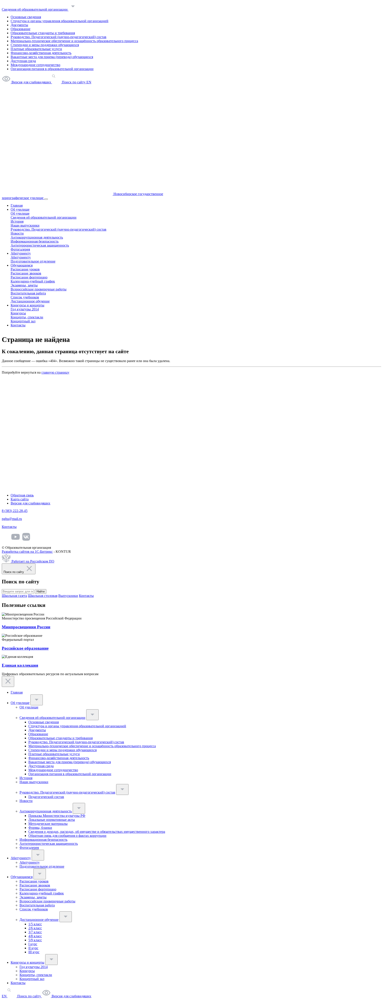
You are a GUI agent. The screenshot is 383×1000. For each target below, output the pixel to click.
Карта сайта (20, 499)
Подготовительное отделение (33, 261)
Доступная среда (23, 61)
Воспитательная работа (28, 293)
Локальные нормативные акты (51, 820)
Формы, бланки (40, 827)
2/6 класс (35, 928)
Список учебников (25, 297)
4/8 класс (35, 936)
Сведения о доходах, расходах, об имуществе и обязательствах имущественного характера (96, 831)
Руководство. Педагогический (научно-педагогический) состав (58, 37)
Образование (20, 29)
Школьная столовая (42, 596)
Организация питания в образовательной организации (52, 69)
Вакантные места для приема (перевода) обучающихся (52, 57)
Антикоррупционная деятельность (37, 237)
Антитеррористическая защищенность (40, 245)
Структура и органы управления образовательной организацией (59, 21)
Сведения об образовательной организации (35, 9)
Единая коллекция (20, 665)
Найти (41, 591)
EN (5, 996)
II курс (33, 948)
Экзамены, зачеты (24, 285)
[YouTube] (15, 540)
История (17, 221)
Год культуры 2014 (25, 309)
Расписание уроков (25, 269)
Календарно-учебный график (33, 281)
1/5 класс (35, 924)
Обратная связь (22, 495)
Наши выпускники (25, 225)
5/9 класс (35, 940)
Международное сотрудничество (35, 65)
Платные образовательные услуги (36, 49)
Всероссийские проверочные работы (38, 289)
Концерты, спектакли (27, 317)
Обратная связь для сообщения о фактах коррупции (67, 835)
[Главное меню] (46, 199)
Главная (17, 205)
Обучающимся (22, 265)
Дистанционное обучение (30, 301)
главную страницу (55, 372)
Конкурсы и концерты (27, 305)
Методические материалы (48, 823)
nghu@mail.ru (12, 519)
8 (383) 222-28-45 (14, 511)
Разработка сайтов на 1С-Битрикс (27, 551)
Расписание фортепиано (29, 277)
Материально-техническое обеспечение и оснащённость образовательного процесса (74, 41)
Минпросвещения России (26, 627)
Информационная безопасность (35, 241)
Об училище (20, 209)
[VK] (26, 540)
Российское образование (25, 648)
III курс (33, 952)
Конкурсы (18, 313)
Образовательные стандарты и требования (43, 33)
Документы (19, 25)
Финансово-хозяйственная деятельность (41, 53)
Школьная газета (14, 596)
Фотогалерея (20, 249)
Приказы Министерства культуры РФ (56, 816)
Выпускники (68, 596)
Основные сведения (26, 17)
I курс (32, 944)
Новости (17, 233)
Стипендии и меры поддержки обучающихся (45, 45)
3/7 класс (35, 932)
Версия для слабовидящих (30, 503)
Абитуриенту (21, 253)
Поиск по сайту (29, 996)
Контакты (18, 325)
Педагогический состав (46, 797)
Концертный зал (23, 321)
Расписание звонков (26, 273)
